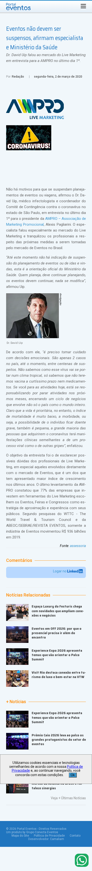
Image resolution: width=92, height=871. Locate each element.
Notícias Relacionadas (28, 595)
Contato (75, 835)
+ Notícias (16, 701)
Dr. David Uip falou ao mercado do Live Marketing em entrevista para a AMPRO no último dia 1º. (46, 58)
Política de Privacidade (49, 835)
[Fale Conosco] (82, 861)
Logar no (60, 571)
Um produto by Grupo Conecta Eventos (32, 832)
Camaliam (57, 839)
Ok (73, 775)
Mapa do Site (20, 835)
